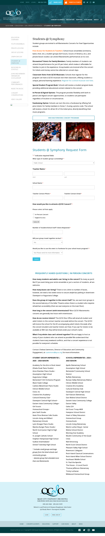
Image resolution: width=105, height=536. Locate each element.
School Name (38, 183)
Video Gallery (16, 99)
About (96, 20)
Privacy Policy (70, 530)
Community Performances (17, 83)
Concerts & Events (58, 20)
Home (22, 2)
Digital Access (40, 218)
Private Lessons (17, 48)
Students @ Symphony (15, 62)
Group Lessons (17, 52)
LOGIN (46, 515)
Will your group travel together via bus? (47, 238)
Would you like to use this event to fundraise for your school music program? (61, 248)
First (34, 177)
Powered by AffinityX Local (16, 530)
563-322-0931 (47, 504)
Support (79, 20)
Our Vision (88, 20)
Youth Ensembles (18, 44)
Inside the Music (17, 89)
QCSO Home (9, 25)
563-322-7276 (42, 2)
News (27, 2)
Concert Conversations (17, 94)
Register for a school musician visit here (77, 80)
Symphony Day (16, 57)
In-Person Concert (41, 214)
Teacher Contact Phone (42, 194)
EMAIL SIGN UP (56, 515)
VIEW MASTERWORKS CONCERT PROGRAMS (63, 118)
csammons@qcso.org (54, 352)
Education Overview (15, 38)
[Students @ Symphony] (47, 141)
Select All (36, 222)
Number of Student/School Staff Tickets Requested (52, 228)
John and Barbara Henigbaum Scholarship (18, 76)
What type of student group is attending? (48, 159)
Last (65, 177)
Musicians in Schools (16, 68)
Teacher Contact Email (73, 194)
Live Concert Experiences (33, 25)
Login (33, 2)
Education (70, 20)
